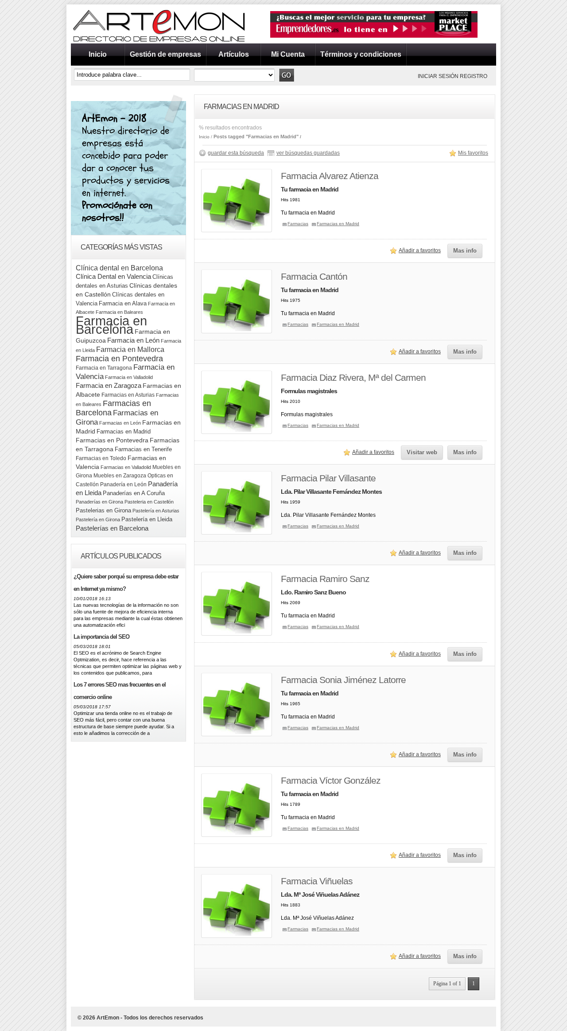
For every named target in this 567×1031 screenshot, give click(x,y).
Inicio (98, 54)
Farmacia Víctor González (331, 780)
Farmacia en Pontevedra (119, 358)
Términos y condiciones (360, 54)
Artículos (233, 54)
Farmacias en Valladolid (126, 467)
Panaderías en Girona (99, 501)
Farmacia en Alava (123, 303)
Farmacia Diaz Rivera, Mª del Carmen (353, 377)
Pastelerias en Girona (103, 510)
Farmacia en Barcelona (111, 324)
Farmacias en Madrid (124, 431)
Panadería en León (123, 484)
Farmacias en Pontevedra (112, 440)
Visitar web (422, 452)
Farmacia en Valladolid (129, 377)
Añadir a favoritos (420, 250)
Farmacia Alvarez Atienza (329, 176)
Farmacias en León (120, 423)
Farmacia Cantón (314, 276)
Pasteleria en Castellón (149, 501)
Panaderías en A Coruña (134, 493)
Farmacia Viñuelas (317, 881)
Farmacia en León (133, 340)
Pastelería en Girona (98, 519)
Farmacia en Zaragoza (108, 385)
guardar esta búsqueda (236, 153)
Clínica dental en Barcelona (119, 268)
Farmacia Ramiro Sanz (325, 579)
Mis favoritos (473, 153)
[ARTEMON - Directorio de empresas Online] (159, 42)
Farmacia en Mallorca (130, 349)
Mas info (465, 250)
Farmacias (297, 223)
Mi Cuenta (288, 54)
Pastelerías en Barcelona (112, 528)
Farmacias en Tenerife (143, 449)
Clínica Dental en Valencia (113, 276)
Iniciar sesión (438, 76)
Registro (473, 76)
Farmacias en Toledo (101, 458)
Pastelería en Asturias (155, 510)
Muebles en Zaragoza (119, 476)
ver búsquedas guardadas (308, 153)
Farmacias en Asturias (128, 395)
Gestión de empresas (165, 54)
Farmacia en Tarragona (104, 368)
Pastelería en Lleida (146, 519)
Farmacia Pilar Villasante (328, 478)
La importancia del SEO (101, 636)
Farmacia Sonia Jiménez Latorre (343, 680)
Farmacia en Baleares (119, 312)
